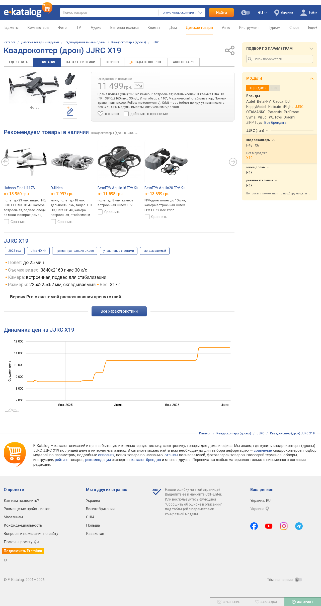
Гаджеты (11, 28)
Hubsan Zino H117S (19, 188)
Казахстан (95, 533)
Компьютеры (38, 28)
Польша (93, 525)
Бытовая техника (124, 28)
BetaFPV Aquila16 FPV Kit (118, 188)
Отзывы (112, 62)
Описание (47, 62)
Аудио (96, 28)
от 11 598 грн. (111, 193)
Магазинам (13, 517)
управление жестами (118, 251)
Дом (173, 28)
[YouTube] (269, 526)
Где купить (18, 62)
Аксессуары (183, 62)
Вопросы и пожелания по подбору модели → (278, 193)
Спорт (294, 28)
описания (106, 455)
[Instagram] (284, 526)
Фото (62, 28)
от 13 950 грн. (17, 193)
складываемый (154, 251)
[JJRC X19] (70, 79)
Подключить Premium (23, 551)
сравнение (263, 450)
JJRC (155, 42)
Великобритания (100, 509)
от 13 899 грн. (157, 193)
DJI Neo (57, 188)
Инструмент (249, 28)
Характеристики (80, 62)
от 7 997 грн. (62, 193)
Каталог (9, 42)
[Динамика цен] (138, 85)
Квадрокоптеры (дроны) (128, 42)
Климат (154, 28)
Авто (226, 28)
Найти (221, 13)
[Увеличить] (34, 87)
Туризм (274, 28)
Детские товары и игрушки (40, 42)
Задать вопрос (148, 62)
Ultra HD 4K (38, 251)
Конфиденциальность (23, 525)
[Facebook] (254, 526)
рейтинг (61, 459)
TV (79, 28)
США (90, 517)
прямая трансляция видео (75, 251)
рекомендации (98, 459)
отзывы (171, 455)
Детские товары (199, 28)
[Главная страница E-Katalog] (28, 12)
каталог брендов (146, 459)
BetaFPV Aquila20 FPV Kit (164, 188)
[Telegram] (299, 526)
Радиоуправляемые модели (85, 42)
